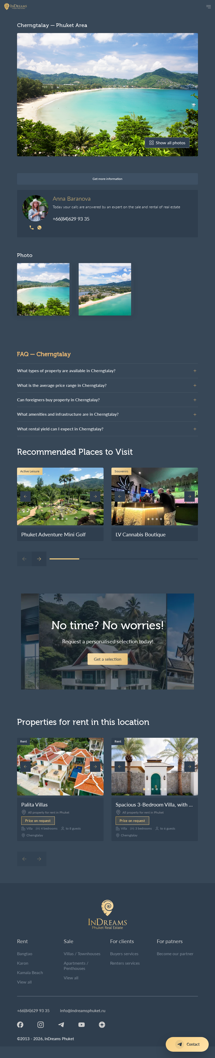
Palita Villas (34, 804)
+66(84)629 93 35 (71, 218)
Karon (22, 962)
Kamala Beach (30, 972)
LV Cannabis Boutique (141, 534)
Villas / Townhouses (82, 953)
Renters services (125, 962)
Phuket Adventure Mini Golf (53, 534)
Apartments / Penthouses (76, 965)
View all (24, 981)
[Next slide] (95, 496)
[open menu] (208, 6)
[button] (54, 519)
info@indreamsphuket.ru (82, 1010)
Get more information (107, 179)
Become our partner (175, 953)
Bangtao (24, 953)
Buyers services (124, 953)
